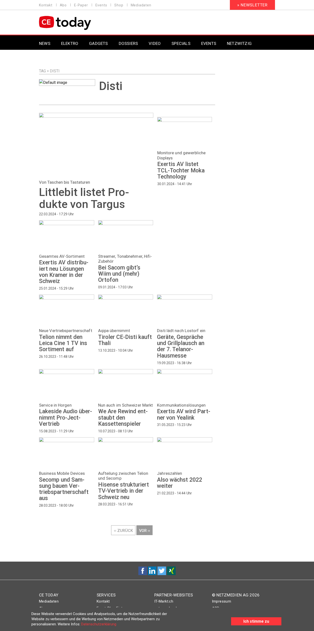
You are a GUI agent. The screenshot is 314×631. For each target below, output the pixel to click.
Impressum (221, 601)
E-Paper (81, 5)
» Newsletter (252, 4)
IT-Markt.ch (163, 601)
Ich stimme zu (256, 621)
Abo (63, 5)
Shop (118, 5)
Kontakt (45, 5)
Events (101, 5)
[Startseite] (77, 23)
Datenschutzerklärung (98, 624)
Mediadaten (141, 5)
